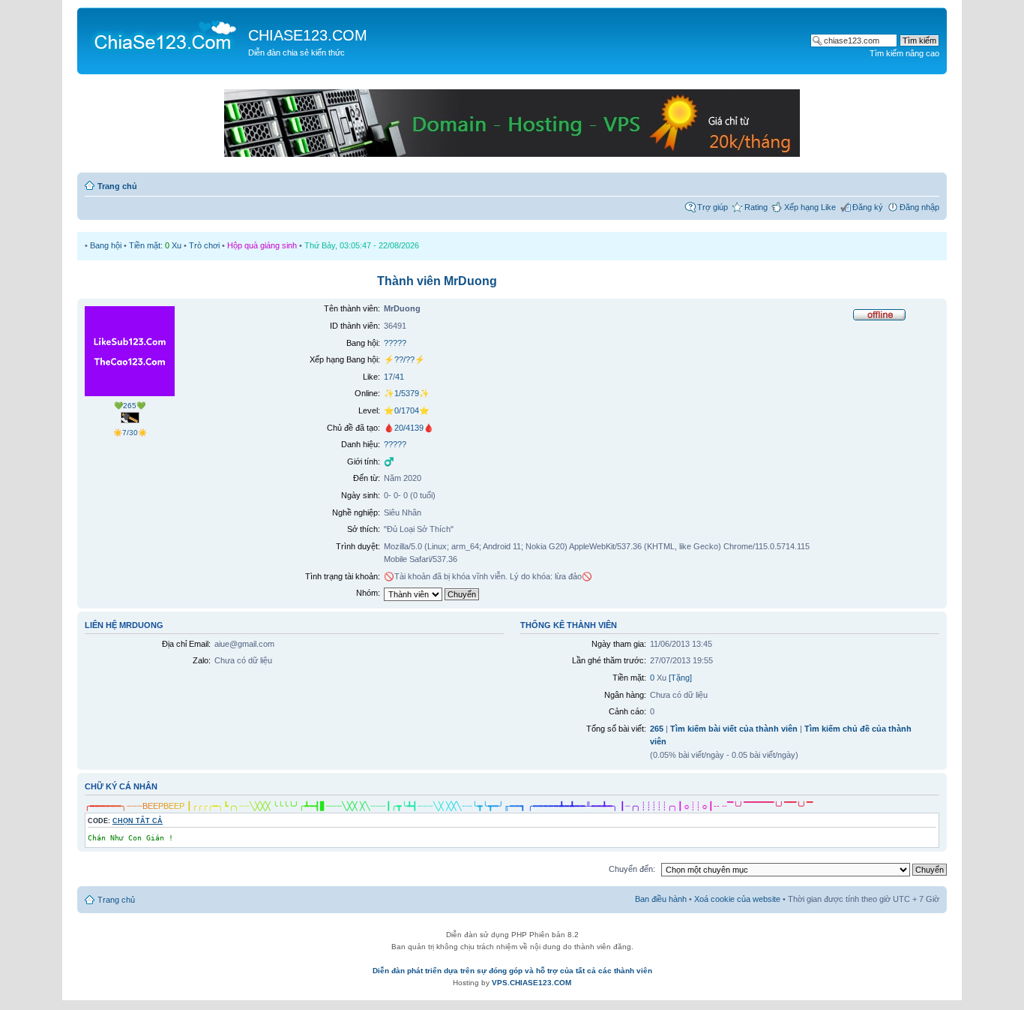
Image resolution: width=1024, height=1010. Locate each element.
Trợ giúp (712, 207)
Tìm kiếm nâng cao (904, 53)
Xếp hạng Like (810, 207)
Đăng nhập (919, 207)
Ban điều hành (661, 898)
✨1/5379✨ (407, 393)
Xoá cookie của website (737, 898)
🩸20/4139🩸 (409, 427)
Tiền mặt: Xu (155, 245)
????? (395, 342)
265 (656, 728)
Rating (756, 207)
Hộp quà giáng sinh (262, 245)
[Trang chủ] (164, 34)
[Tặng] (680, 677)
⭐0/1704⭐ (407, 410)
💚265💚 (129, 405)
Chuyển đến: (632, 868)
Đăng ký (867, 207)
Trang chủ (117, 186)
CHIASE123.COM (307, 35)
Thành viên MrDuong (437, 281)
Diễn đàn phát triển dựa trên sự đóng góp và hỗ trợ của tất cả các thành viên (512, 970)
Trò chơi (204, 245)
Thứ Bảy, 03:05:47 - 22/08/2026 (361, 245)
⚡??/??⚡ (404, 359)
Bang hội (105, 245)
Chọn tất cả (137, 821)
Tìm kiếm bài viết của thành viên (734, 728)
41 (399, 376)
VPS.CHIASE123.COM (531, 982)
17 (388, 376)
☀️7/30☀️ (130, 432)
